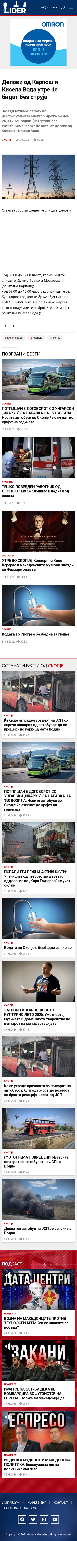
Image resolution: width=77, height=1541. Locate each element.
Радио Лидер (14, 7)
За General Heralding (19, 1508)
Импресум (10, 1503)
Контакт (61, 1503)
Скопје (7, 139)
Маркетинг (36, 1503)
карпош (37, 337)
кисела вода (15, 337)
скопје (56, 337)
